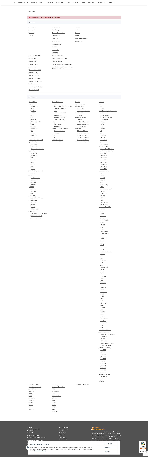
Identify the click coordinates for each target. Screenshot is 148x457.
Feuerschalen (55, 104)
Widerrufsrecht (79, 41)
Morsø (32, 115)
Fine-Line (102, 253)
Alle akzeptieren (107, 443)
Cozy (101, 227)
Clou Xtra (102, 122)
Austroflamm (34, 106)
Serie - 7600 (103, 164)
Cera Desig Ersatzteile (104, 374)
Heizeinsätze (32, 195)
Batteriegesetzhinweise (81, 38)
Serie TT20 (103, 352)
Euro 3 (102, 240)
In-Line (102, 262)
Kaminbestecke (79, 113)
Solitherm (102, 379)
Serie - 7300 (103, 160)
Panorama (103, 287)
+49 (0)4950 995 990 (33, 435)
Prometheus (103, 291)
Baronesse (103, 215)
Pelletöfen (31, 151)
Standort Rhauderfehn (34, 78)
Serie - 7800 (103, 166)
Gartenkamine (55, 133)
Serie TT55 (103, 365)
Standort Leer (32, 67)
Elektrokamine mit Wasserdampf (39, 213)
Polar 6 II (102, 338)
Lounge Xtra (103, 139)
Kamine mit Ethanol (36, 218)
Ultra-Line (103, 321)
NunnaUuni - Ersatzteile (105, 329)
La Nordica (33, 184)
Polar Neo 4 (103, 336)
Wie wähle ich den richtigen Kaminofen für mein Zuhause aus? (62, 67)
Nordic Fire (33, 160)
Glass (101, 133)
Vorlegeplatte (80, 119)
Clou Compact (104, 119)
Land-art (102, 269)
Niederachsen (32, 58)
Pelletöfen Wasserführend (35, 171)
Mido (101, 271)
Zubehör (33, 169)
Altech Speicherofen (36, 122)
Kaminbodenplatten (80, 117)
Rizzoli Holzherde (35, 177)
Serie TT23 (103, 359)
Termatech (31, 398)
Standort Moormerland (35, 70)
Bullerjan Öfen (34, 128)
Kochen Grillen (58, 124)
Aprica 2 (102, 180)
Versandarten (55, 50)
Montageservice (56, 35)
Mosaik (102, 274)
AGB (76, 30)
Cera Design (34, 135)
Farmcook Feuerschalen (60, 113)
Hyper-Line (103, 260)
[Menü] (145, 442)
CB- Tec (32, 133)
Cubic (101, 229)
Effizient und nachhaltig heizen (60, 58)
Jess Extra (102, 137)
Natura (102, 278)
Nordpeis (33, 202)
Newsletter (55, 52)
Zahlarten (54, 47)
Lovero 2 (102, 191)
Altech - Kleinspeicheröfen (37, 148)
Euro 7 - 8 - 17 (104, 247)
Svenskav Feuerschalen (60, 108)
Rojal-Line (103, 296)
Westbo (32, 124)
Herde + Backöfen (56, 396)
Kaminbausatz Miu (105, 144)
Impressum (78, 35)
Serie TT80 (103, 372)
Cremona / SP (103, 184)
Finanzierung (55, 30)
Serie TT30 (103, 361)
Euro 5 (102, 245)
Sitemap (77, 32)
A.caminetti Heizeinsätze (37, 198)
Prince (102, 289)
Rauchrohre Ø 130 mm (83, 137)
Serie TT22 (103, 356)
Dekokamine (32, 211)
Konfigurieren (107, 447)
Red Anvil (79, 115)
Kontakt (31, 35)
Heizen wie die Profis (57, 61)
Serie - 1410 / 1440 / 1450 (106, 148)
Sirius (101, 305)
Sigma (102, 300)
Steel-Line (103, 312)
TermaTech (33, 119)
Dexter (102, 142)
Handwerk (31, 32)
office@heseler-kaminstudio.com (36, 437)
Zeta (101, 325)
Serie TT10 (103, 350)
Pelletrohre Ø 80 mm (82, 131)
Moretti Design (34, 153)
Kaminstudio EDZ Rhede (58, 32)
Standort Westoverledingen (36, 87)
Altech (32, 166)
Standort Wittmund (34, 89)
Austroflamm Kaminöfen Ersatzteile (108, 110)
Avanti (102, 213)
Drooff (32, 108)
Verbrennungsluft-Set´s (83, 110)
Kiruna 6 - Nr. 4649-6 (105, 345)
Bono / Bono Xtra (104, 115)
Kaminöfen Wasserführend (36, 139)
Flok (101, 126)
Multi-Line (103, 276)
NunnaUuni (34, 144)
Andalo (102, 173)
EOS (101, 236)
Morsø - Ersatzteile (103, 146)
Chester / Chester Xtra (106, 117)
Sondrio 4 (102, 198)
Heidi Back (103, 135)
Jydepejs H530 (104, 267)
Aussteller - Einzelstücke (35, 387)
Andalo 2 (102, 175)
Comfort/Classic (104, 220)
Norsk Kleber (34, 146)
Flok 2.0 (102, 124)
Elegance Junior (104, 233)
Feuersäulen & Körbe (57, 139)
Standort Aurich (33, 61)
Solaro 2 (102, 195)
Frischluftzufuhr (79, 106)
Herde (30, 175)
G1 (101, 131)
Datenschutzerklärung (40, 450)
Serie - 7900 (103, 169)
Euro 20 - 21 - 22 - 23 (105, 251)
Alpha (101, 106)
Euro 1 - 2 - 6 (103, 238)
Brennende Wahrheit (57, 55)
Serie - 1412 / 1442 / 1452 (106, 151)
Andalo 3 (102, 177)
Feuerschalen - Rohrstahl (60, 115)
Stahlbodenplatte (81, 126)
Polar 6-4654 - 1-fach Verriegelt (108, 334)
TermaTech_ (55, 411)
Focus (101, 256)
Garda (102, 186)
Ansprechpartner (56, 27)
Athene (102, 211)
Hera (101, 258)
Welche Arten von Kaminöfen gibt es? (61, 64)
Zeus (101, 327)
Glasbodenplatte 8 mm (83, 124)
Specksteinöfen (33, 142)
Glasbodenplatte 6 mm (83, 122)
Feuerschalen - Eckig (59, 119)
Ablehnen (107, 451)
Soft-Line (102, 307)
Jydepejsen (33, 126)
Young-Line (103, 323)
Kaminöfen (31, 104)
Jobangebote (32, 30)
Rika (32, 131)
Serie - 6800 (103, 157)
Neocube (33, 207)
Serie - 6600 (103, 155)
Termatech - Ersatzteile (105, 347)
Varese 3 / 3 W (104, 204)
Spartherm (33, 110)
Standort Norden (33, 72)
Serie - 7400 (103, 162)
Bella (101, 218)
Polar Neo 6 (103, 341)
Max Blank (33, 113)
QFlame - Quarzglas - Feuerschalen (63, 106)
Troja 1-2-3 (103, 316)
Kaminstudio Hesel (57, 44)
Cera (30, 407)
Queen (102, 294)
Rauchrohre (78, 128)
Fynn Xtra (102, 128)
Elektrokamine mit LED (36, 215)
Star (101, 309)
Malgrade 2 (103, 193)
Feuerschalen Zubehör (81, 104)
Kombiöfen (31, 186)
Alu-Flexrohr (80, 108)
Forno (55, 110)
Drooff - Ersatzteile (103, 171)
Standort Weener (33, 84)
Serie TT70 (103, 370)
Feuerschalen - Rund (59, 117)
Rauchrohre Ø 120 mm (83, 135)
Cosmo (102, 222)
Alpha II (102, 108)
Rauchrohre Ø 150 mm (83, 139)
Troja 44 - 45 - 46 (104, 318)
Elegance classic (104, 231)
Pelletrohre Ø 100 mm (82, 133)
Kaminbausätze (33, 200)
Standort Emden (33, 64)
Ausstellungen (32, 27)
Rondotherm (103, 376)
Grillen (54, 135)
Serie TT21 (103, 354)
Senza (102, 298)
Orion (101, 285)
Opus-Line (103, 283)
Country (102, 224)
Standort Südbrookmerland (36, 81)
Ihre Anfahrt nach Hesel (35, 55)
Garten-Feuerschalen (59, 131)
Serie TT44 (103, 363)
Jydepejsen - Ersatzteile (105, 207)
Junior (102, 265)
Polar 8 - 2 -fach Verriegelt (107, 343)
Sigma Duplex (104, 303)
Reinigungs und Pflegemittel (82, 142)
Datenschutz (55, 38)
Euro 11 (102, 249)
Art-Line (102, 209)
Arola (101, 182)
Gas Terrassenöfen (57, 142)
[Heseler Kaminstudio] (14, 2)
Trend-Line (103, 314)
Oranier (33, 137)
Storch (32, 117)
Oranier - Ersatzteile (104, 332)
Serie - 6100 (103, 153)
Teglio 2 (102, 200)
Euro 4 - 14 (103, 242)
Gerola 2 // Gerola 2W (105, 189)
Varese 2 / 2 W (104, 202)
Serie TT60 (103, 367)
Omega (102, 280)
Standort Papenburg (34, 75)
